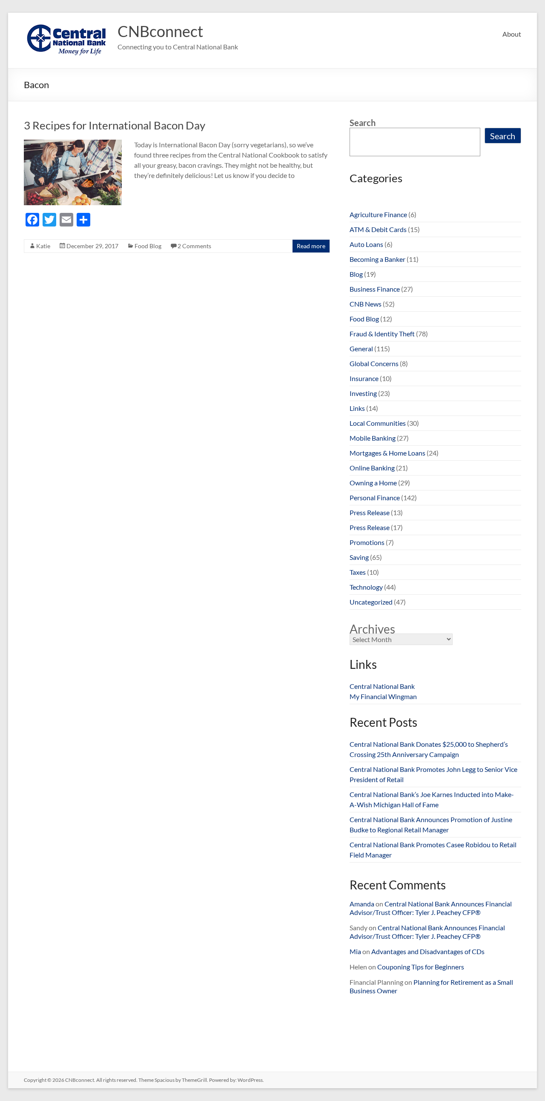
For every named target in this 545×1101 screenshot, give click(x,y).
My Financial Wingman (383, 696)
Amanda (362, 904)
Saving (359, 557)
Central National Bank (382, 686)
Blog (356, 274)
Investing (363, 393)
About (511, 34)
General (361, 348)
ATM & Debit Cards (378, 229)
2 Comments (194, 245)
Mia (355, 951)
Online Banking (372, 468)
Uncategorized (371, 602)
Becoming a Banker (377, 259)
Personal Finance (375, 497)
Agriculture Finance (378, 214)
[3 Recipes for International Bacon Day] (73, 144)
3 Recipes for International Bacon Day (114, 125)
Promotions (367, 542)
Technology (366, 587)
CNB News (366, 304)
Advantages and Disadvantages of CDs (428, 951)
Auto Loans (366, 244)
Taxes (358, 572)
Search (363, 123)
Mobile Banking (373, 438)
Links (357, 408)
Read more (311, 245)
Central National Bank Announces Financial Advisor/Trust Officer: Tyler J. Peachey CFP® (431, 908)
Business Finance (375, 289)
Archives (372, 629)
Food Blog (148, 245)
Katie (43, 245)
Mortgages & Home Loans (387, 453)
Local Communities (378, 423)
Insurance (364, 378)
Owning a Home (373, 483)
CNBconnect (160, 31)
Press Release (370, 512)
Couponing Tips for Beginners (420, 967)
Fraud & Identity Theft (382, 334)
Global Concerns (374, 363)
